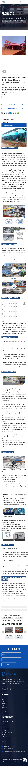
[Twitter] (7, 689)
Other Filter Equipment (6, 732)
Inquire (11, 104)
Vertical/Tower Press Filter (7, 728)
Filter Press (4, 726)
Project (3, 705)
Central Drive (18, 617)
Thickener (4, 615)
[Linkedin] (5, 689)
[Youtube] (10, 689)
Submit (8, 664)
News (2, 709)
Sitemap (14, 763)
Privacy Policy (4, 711)
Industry (3, 703)
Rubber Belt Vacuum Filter (7, 721)
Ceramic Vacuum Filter (6, 723)
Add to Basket (11, 108)
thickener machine (6, 620)
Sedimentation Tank (15, 615)
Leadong (22, 761)
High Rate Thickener (7, 617)
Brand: (4, 122)
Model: (4, 119)
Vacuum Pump (4, 734)
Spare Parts (4, 736)
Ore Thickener (17, 620)
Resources (4, 707)
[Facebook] (2, 689)
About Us (3, 701)
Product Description (8, 125)
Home (2, 699)
